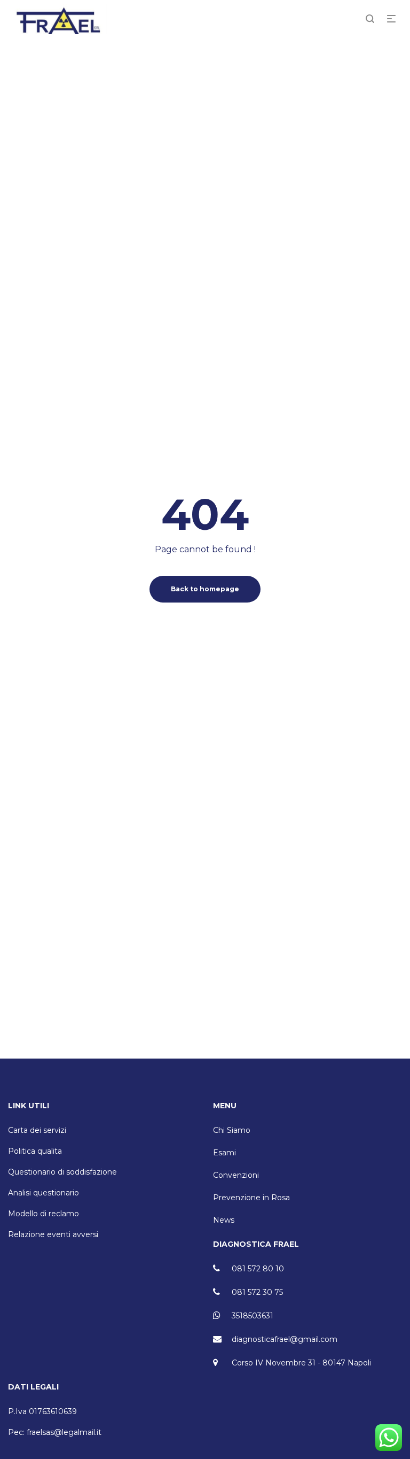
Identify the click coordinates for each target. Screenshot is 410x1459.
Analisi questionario (43, 1193)
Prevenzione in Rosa (251, 1197)
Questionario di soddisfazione (62, 1172)
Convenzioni (236, 1175)
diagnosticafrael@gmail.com (284, 1339)
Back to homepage (205, 589)
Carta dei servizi (37, 1130)
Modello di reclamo (43, 1213)
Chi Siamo (231, 1130)
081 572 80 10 (258, 1268)
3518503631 (252, 1316)
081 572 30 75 (257, 1292)
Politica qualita (35, 1151)
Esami (224, 1152)
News (223, 1220)
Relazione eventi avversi (53, 1234)
